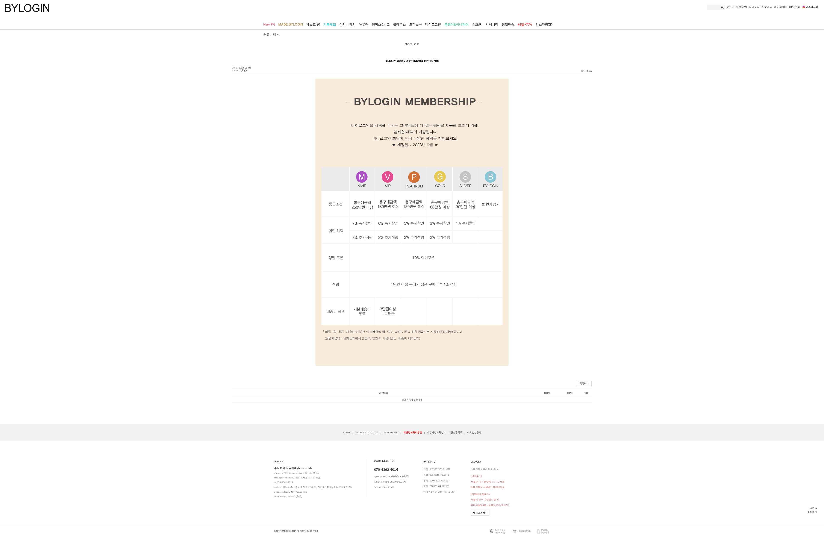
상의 (342, 24)
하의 (352, 24)
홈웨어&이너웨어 (456, 24)
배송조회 (794, 7)
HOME (347, 432)
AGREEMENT (391, 432)
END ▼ (813, 512)
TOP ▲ (813, 508)
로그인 (730, 7)
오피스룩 (415, 24)
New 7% (269, 24)
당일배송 (508, 24)
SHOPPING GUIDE (366, 432)
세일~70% (525, 24)
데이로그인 (433, 24)
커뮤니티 (269, 34)
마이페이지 (781, 7)
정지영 (299, 496)
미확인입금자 (474, 432)
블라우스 (399, 24)
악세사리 (492, 24)
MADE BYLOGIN (290, 24)
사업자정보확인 (435, 432)
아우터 (363, 24)
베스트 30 (313, 24)
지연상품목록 (455, 432)
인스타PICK (543, 24)
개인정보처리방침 (412, 432)
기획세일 (329, 24)
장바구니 (754, 7)
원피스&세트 (381, 24)
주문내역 (766, 7)
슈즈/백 (477, 24)
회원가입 (741, 7)
